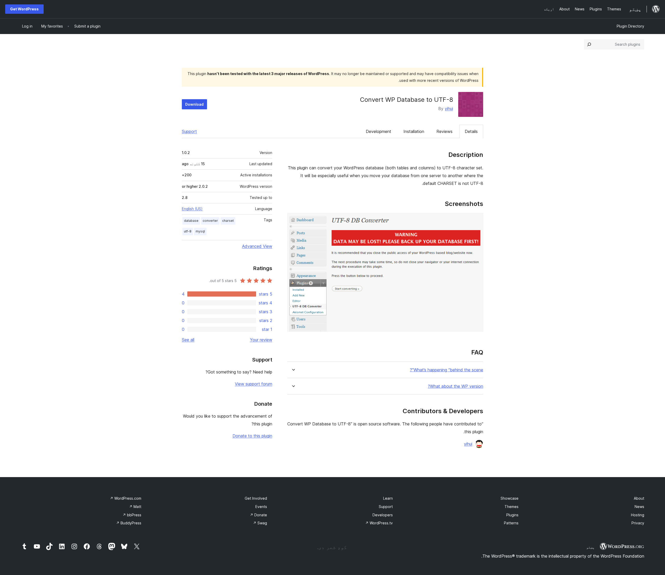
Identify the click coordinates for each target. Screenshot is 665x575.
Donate (258, 515)
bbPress (132, 515)
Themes (511, 506)
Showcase (509, 498)
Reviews (444, 131)
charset (228, 221)
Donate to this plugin (252, 435)
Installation (413, 131)
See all (188, 339)
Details (471, 131)
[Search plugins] (589, 44)
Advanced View (257, 246)
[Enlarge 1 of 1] (476, 220)
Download (194, 104)
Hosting (637, 515)
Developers (383, 515)
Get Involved (256, 498)
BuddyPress (128, 523)
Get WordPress (24, 9)
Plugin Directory (630, 26)
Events (261, 506)
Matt (135, 506)
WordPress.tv (379, 523)
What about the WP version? (455, 386)
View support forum (253, 383)
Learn (388, 498)
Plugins (512, 515)
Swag (260, 523)
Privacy (637, 523)
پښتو (590, 547)
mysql (200, 231)
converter (210, 221)
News (639, 506)
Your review (261, 339)
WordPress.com (125, 498)
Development (378, 131)
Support (189, 131)
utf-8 (187, 231)
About (639, 498)
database (191, 221)
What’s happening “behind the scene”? (446, 369)
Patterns (511, 523)
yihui (449, 108)
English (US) (192, 208)
